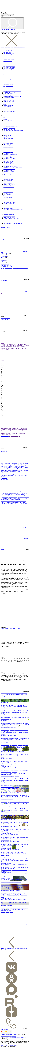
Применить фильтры (14, 436)
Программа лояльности (6, 265)
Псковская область (8, 147)
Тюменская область (8, 197)
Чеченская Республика (9, 216)
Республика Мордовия (9, 165)
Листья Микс (4, 720)
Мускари (10, 470)
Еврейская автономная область (11, 74)
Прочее (11, 471)
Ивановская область (8, 84)
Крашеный (19, 429)
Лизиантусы (24, 465)
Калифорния (4, 239)
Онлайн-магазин (23, 268)
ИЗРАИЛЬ (18, 344)
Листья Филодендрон (6, 805)
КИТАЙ (12, 345)
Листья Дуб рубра (5, 855)
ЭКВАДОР (18, 348)
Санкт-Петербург (9, 47)
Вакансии (3, 262)
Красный (14, 429)
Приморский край (8, 145)
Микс (2, 430)
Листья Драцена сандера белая (8, 727)
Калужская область (8, 93)
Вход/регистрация (14, 268)
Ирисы (16, 465)
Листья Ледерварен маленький (8, 812)
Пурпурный (26, 430)
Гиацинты (14, 468)
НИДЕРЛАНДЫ (15, 347)
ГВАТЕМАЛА (11, 344)
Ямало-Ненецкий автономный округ (12, 223)
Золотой (3, 429)
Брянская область (7, 61)
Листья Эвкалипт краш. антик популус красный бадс (14, 864)
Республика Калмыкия (9, 159)
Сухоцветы (17, 472)
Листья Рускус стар (5, 708)
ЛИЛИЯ (6, 29)
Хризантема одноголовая (20, 475)
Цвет (2, 426)
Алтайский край (7, 50)
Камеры (25, 251)
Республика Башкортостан (10, 154)
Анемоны (17, 466)
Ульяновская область (8, 203)
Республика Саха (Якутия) (10, 166)
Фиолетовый (4, 434)
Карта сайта (13, 1036)
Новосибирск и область (19, 47)
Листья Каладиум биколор (7, 696)
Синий (2, 433)
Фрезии (17, 474)
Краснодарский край (8, 101)
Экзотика (3, 476)
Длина (2, 360)
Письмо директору (5, 1036)
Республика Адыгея (8, 152)
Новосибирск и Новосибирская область (13, 130)
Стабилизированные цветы (7, 472)
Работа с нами (4, 258)
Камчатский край (7, 94)
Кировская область (8, 98)
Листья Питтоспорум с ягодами (8, 735)
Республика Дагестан (8, 157)
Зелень (2, 470)
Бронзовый (11, 428)
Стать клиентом (5, 264)
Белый (2, 428)
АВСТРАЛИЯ (4, 344)
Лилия (6, 470)
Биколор (6, 428)
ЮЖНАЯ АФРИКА (5, 349)
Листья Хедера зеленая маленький (9, 834)
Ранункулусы (16, 471)
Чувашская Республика (9, 217)
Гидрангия (11, 465)
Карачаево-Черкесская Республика (12, 96)
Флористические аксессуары (8, 474)
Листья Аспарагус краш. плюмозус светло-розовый (13, 899)
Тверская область (7, 193)
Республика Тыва (7, 170)
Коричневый (8, 429)
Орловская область (8, 138)
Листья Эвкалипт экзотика (7, 714)
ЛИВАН (3, 347)
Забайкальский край (8, 79)
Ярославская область (8, 224)
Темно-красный (14, 433)
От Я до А (17, 628)
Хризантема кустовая (7, 475)
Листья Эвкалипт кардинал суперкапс (10, 890)
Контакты (3, 255)
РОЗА (2, 29)
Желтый (21, 428)
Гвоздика (22, 466)
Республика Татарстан (9, 169)
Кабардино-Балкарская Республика (12, 91)
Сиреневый (7, 433)
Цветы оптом (4, 449)
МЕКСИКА (8, 347)
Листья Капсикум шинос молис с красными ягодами (14, 792)
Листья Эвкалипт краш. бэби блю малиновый (12, 767)
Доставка (3, 257)
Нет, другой (10, 15)
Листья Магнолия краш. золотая (9, 826)
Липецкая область (7, 113)
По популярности (5, 628)
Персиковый (13, 430)
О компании (4, 256)
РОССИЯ (22, 347)
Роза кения (7, 463)
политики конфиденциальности (8, 1045)
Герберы (9, 468)
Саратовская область (8, 181)
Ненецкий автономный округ (10, 126)
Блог (2, 261)
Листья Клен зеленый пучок (8, 782)
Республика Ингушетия (9, 158)
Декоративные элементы (23, 468)
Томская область (7, 194)
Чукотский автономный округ (10, 218)
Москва (2, 47)
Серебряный (23, 432)
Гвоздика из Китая (7, 467)
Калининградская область (9, 92)
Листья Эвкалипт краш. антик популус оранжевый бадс (14, 874)
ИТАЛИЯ (3, 345)
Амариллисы (11, 466)
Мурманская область (8, 121)
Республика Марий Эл (9, 163)
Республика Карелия (8, 161)
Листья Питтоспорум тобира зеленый (10, 849)
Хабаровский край (8, 208)
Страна (2, 343)
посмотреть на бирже (20, 701)
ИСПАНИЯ (24, 344)
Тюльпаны (23, 472)
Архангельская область (9, 53)
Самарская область (8, 179)
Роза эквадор (5, 465)
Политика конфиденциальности (9, 1034)
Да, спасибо (3, 15)
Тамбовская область (8, 192)
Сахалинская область (8, 183)
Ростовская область (8, 173)
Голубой (16, 428)
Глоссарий (3, 260)
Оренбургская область (8, 136)
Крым (4, 104)
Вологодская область (8, 68)
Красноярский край (8, 102)
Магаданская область (8, 117)
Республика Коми (7, 162)
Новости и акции (5, 253)
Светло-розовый (16, 432)
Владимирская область (9, 66)
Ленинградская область (9, 111)
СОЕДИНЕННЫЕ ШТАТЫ (8, 348)
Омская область (7, 135)
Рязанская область (7, 174)
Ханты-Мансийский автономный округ (13, 209)
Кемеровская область (8, 97)
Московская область (8, 120)
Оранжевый (7, 430)
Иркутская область (8, 86)
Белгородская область (8, 59)
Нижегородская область (9, 128)
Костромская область (8, 100)
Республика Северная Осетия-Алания (12, 167)
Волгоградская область (9, 67)
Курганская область (8, 105)
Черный (9, 434)
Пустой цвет (4, 432)
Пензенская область (8, 143)
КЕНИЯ (8, 345)
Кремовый (24, 429)
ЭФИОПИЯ (24, 348)
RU (1, 293)
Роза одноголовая (24, 463)
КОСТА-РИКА (25, 345)
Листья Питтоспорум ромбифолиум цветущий (12, 751)
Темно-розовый (22, 433)
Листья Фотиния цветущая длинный (10, 776)
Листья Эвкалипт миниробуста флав (10, 841)
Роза (2, 463)
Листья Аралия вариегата (7, 912)
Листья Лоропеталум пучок (7, 758)
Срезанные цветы (5, 451)
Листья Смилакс (5, 702)
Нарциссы (15, 470)
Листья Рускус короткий (7, 799)
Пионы (7, 471)
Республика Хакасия (8, 171)
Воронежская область (8, 69)
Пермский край (7, 144)
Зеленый (25, 428)
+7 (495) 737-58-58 (5, 227)
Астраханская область (8, 54)
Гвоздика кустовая (17, 467)
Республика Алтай (8, 153)
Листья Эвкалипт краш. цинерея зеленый (11, 882)
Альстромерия (4, 466)
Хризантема (22, 474)
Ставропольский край (8, 187)
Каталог (3, 252)
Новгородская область (9, 129)
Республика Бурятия (8, 156)
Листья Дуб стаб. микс (6, 905)
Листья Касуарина (5, 742)
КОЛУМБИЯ (17, 345)
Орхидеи (20, 470)
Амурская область (7, 52)
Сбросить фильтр (5, 436)
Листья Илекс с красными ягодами (9, 819)
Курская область (7, 106)
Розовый (9, 432)
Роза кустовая (11, 29)
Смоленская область (8, 185)
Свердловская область (8, 184)
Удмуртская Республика (9, 202)
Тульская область (7, 196)
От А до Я (12, 628)
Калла (19, 465)
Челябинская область (8, 214)
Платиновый (19, 430)
